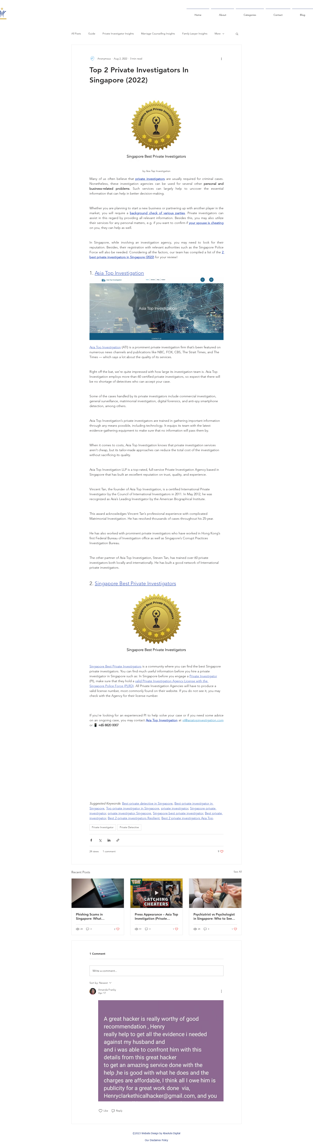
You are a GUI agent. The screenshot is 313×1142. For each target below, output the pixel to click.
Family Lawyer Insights (194, 33)
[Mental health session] (215, 893)
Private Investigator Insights (118, 33)
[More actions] (221, 58)
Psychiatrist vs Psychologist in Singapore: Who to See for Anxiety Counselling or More (214, 916)
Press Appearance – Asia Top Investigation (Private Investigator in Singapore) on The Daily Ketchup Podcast (156, 916)
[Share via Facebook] (91, 840)
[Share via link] (118, 840)
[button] (237, 33)
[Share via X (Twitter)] (100, 840)
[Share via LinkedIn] (109, 840)
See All (238, 871)
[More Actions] (221, 991)
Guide (91, 33)
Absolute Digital (171, 1133)
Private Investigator (103, 827)
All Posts (76, 33)
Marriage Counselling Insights (158, 33)
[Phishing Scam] (98, 893)
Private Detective (129, 827)
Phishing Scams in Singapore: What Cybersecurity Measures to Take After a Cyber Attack (96, 916)
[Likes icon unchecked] (100, 1111)
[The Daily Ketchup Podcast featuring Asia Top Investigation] (156, 893)
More (218, 33)
